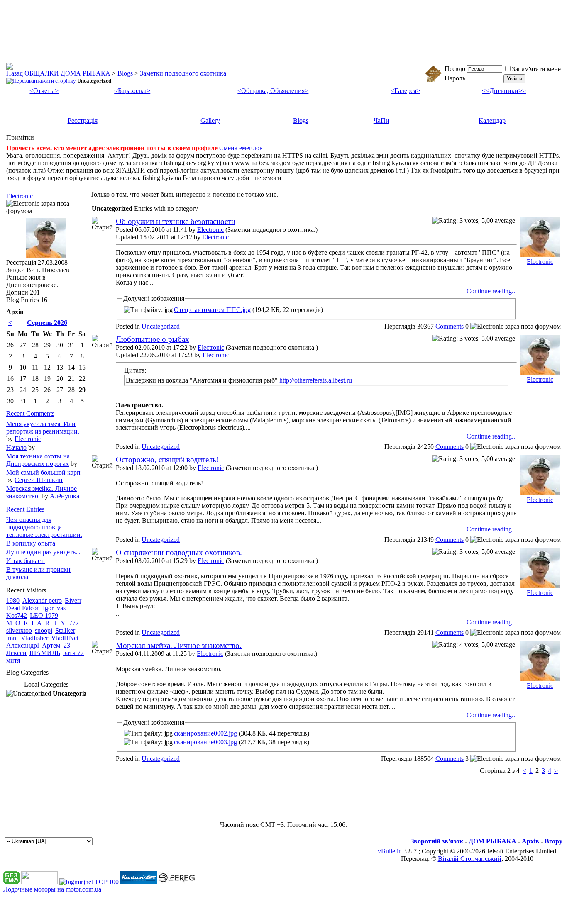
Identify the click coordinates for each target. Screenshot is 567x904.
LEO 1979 (44, 615)
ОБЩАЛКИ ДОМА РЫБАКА (67, 73)
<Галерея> (405, 90)
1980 (13, 600)
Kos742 (16, 615)
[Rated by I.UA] (39, 881)
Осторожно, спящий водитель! (167, 459)
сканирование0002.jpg (205, 733)
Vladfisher (34, 637)
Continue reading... (492, 291)
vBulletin (390, 851)
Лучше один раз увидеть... (43, 552)
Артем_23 (56, 645)
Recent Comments (30, 413)
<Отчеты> (44, 90)
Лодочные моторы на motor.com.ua (52, 889)
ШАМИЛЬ (44, 652)
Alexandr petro (42, 600)
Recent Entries (25, 509)
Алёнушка (64, 496)
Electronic (210, 229)
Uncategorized (161, 326)
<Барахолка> (132, 90)
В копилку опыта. (31, 543)
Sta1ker (65, 630)
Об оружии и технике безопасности (175, 221)
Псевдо (455, 68)
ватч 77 (73, 652)
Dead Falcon (23, 608)
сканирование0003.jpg (205, 742)
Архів (530, 841)
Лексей (16, 652)
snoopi (43, 630)
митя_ (14, 660)
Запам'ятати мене (536, 69)
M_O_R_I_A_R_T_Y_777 (42, 622)
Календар (492, 120)
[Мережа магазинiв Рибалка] (177, 881)
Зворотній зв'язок (437, 841)
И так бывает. (25, 560)
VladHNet (64, 637)
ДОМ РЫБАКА (492, 841)
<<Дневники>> (504, 90)
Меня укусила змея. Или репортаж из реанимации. (42, 427)
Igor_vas (54, 608)
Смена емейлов (241, 147)
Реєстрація (83, 120)
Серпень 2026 (47, 322)
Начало (16, 447)
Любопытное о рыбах (152, 339)
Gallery (210, 120)
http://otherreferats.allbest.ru (315, 380)
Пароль (455, 78)
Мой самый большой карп (43, 472)
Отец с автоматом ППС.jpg (212, 309)
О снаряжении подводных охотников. (179, 552)
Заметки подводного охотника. (184, 73)
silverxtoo (19, 630)
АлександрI (22, 645)
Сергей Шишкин (39, 479)
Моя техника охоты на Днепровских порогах (38, 460)
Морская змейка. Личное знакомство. (179, 645)
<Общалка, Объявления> (272, 90)
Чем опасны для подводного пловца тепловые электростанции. (44, 527)
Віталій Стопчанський (469, 858)
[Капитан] (138, 881)
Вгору (553, 841)
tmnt (12, 637)
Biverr (73, 600)
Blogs (125, 73)
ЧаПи (381, 120)
